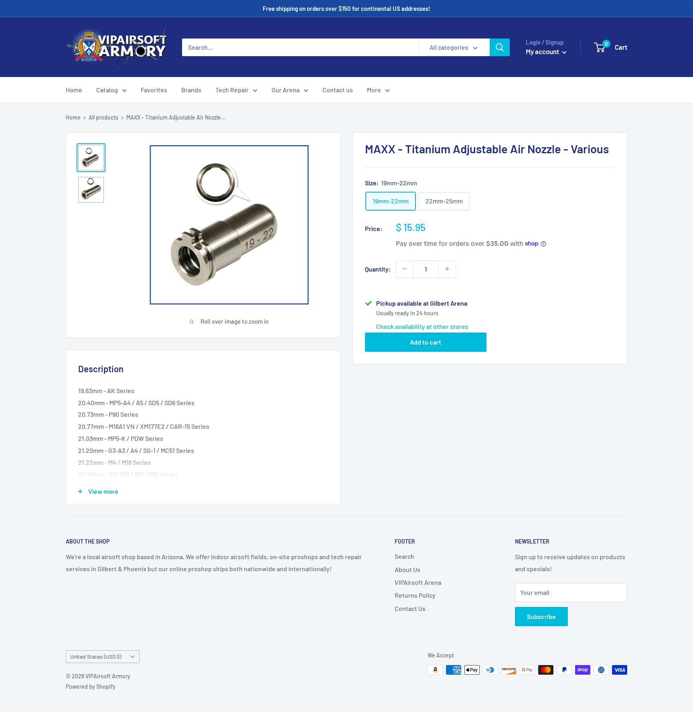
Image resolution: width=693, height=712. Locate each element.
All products (103, 117)
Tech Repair (232, 89)
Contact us (337, 89)
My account (543, 51)
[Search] (500, 47)
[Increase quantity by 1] (447, 268)
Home (74, 89)
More (374, 89)
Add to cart (425, 341)
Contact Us (410, 608)
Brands (191, 89)
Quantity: (378, 268)
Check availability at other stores (422, 326)
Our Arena (286, 89)
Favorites (154, 89)
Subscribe (541, 616)
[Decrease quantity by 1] (404, 268)
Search (404, 556)
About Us (407, 569)
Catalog (107, 89)
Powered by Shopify (91, 686)
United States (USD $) (96, 656)
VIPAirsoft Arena (418, 582)
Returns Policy (415, 595)
